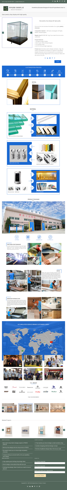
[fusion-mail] (45, 58)
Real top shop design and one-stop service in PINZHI (16, 447)
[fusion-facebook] (54, 58)
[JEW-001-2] (17, 32)
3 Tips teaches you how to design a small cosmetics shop (49, 443)
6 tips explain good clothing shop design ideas (14, 461)
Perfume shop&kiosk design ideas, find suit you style (48, 449)
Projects (44, 483)
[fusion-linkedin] (47, 58)
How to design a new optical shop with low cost (14, 464)
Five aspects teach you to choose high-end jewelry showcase (15, 451)
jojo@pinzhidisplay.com (19, 1)
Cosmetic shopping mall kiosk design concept (46, 446)
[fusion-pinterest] (52, 58)
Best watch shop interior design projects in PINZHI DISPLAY (15, 443)
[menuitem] (33, 7)
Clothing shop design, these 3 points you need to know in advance (17, 468)
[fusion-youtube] (49, 58)
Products (40, 483)
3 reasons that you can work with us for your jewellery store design (16, 455)
